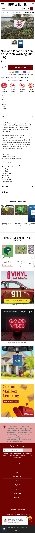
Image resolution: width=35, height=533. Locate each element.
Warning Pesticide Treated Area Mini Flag (7, 224)
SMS (17, 480)
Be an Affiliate (17, 497)
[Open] (4, 529)
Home (3, 12)
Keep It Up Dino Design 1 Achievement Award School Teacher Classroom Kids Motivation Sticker (20, 263)
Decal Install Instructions (17, 464)
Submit (27, 450)
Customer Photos (18, 476)
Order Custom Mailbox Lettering (17, 418)
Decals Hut (14, 527)
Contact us (17, 493)
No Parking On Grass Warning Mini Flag (21, 224)
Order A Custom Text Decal (17, 304)
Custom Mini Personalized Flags (17, 12)
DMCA (17, 472)
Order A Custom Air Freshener (17, 380)
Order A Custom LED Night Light (17, 342)
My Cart (17, 485)
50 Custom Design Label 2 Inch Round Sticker (7, 259)
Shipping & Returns (17, 489)
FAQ (17, 468)
